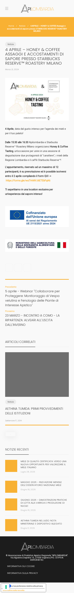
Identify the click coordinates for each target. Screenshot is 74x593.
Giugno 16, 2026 (28, 510)
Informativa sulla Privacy (22, 573)
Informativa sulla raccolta (13, 590)
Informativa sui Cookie (21, 566)
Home (11, 26)
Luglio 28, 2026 (28, 471)
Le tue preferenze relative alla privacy (27, 586)
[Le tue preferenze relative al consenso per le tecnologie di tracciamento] (6, 587)
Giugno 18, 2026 (28, 489)
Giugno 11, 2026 (28, 528)
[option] (37, 388)
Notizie (22, 26)
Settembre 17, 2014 (13, 420)
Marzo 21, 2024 (12, 69)
